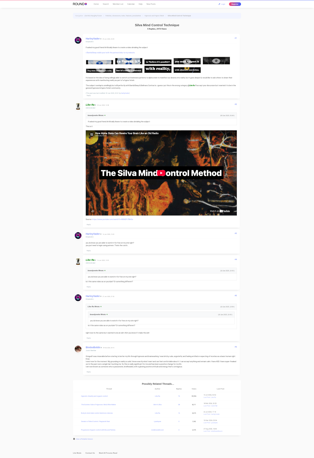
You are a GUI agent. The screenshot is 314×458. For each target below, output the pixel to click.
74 (179, 396)
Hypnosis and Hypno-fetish (154, 16)
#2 (236, 104)
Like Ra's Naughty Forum (93, 16)
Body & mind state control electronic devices (97, 413)
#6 (236, 347)
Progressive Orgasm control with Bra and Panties (98, 430)
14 (179, 413)
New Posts (151, 4)
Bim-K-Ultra (158, 404)
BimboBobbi (93, 347)
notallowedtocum (157, 430)
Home (96, 4)
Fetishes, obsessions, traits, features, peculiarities (123, 16)
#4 (236, 259)
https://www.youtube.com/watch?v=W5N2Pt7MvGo (112, 219)
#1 (236, 38)
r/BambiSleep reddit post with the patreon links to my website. (110, 53)
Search (106, 4)
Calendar (131, 4)
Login (222, 4)
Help (141, 4)
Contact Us (90, 453)
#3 (236, 233)
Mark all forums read (108, 453)
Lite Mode (77, 453)
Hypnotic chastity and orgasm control (94, 396)
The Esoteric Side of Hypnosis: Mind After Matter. (98, 404)
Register (234, 4)
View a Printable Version (84, 439)
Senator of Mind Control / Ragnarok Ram (95, 421)
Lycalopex (157, 421)
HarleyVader (93, 38)
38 (179, 404)
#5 (236, 296)
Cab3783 (214, 406)
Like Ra (157, 396)
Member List (118, 4)
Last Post (206, 397)
